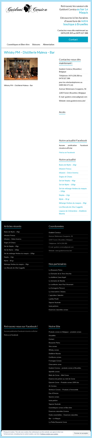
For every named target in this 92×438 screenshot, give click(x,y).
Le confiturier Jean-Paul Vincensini (61, 284)
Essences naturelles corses (58, 310)
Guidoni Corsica (54, 232)
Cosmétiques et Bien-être (18, 44)
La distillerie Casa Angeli (57, 277)
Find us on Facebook (67, 152)
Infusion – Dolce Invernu (68, 173)
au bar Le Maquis (82, 11)
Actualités (52, 335)
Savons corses (54, 397)
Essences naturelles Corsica (59, 411)
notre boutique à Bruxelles (75, 22)
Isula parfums (53, 306)
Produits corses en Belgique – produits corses (65, 332)
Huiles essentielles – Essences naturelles (63, 415)
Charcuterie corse (55, 364)
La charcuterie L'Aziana (57, 292)
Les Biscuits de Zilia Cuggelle (71, 207)
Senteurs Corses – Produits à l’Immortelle (63, 390)
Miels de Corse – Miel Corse (59, 375)
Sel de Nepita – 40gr (67, 181)
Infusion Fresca (65, 169)
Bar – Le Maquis (54, 418)
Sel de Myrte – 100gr (67, 185)
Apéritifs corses (54, 371)
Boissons (36, 44)
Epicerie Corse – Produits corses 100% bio (64, 382)
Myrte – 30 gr (64, 199)
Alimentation (48, 44)
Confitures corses (55, 357)
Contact (73, 39)
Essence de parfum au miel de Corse (62, 379)
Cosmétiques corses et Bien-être (60, 408)
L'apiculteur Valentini (56, 295)
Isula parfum (53, 400)
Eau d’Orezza (53, 393)
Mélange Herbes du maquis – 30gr (73, 203)
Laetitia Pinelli (53, 299)
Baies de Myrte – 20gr (67, 165)
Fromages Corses (55, 361)
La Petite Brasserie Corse (58, 422)
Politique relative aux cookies (49, 434)
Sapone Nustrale (55, 302)
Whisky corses (54, 350)
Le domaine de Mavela (57, 281)
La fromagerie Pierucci (57, 288)
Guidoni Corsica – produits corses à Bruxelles (65, 368)
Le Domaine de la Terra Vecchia (60, 274)
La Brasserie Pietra (55, 270)
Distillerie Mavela (55, 353)
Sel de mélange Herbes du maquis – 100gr (19, 253)
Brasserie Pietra (54, 343)
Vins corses (53, 346)
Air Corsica (52, 386)
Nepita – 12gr (64, 195)
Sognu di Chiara (65, 177)
